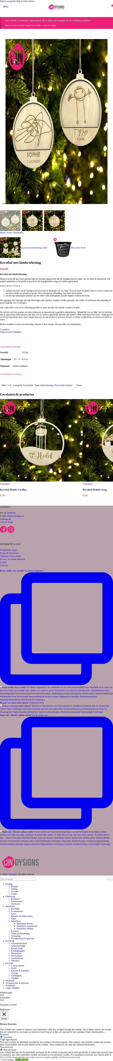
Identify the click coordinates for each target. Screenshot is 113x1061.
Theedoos (15, 961)
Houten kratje (17, 948)
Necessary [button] (4, 1034)
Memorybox (16, 953)
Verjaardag (15, 936)
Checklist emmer (74, 248)
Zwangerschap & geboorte (22, 938)
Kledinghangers (18, 951)
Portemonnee (16, 901)
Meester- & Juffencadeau (22, 916)
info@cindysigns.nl (15, 516)
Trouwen (15, 931)
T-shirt (14, 894)
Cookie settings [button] (7, 1060)
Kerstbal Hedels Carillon (13, 489)
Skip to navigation (8, 1)
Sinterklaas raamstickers (27, 926)
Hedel (13, 968)
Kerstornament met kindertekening (28, 248)
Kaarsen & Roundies (20, 970)
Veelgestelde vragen (8, 550)
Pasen (13, 918)
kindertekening (46, 385)
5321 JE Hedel (6, 522)
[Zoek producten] (110, 879)
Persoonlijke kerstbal (63, 385)
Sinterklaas (16, 921)
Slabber (14, 889)
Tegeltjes (15, 978)
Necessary (7, 1037)
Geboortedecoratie (19, 943)
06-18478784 (10, 513)
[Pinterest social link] (94, 385)
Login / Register (13, 988)
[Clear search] (104, 879)
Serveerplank (16, 956)
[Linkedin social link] (99, 385)
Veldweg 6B (5, 519)
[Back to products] (51, 246)
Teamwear (15, 904)
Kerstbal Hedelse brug (95, 489)
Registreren (5, 1009)
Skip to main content (25, 1)
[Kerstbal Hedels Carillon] (41, 440)
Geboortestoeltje (18, 946)
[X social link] (89, 385)
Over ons (4, 565)
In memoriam (17, 911)
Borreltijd (15, 909)
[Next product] (54, 235)
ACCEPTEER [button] (21, 1060)
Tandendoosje (17, 958)
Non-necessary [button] (6, 1047)
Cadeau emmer (17, 965)
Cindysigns (12, 874)
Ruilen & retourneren (9, 553)
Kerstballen (18, 233)
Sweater (14, 891)
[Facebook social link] (84, 385)
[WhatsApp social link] (104, 385)
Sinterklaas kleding (25, 928)
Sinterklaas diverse (25, 923)
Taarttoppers (16, 975)
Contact (3, 562)
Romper (14, 886)
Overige (14, 973)
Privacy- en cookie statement (12, 559)
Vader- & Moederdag (20, 933)
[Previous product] (1, 235)
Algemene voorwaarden (10, 556)
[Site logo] (56, 11)
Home (3, 233)
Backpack (15, 899)
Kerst (9, 233)
